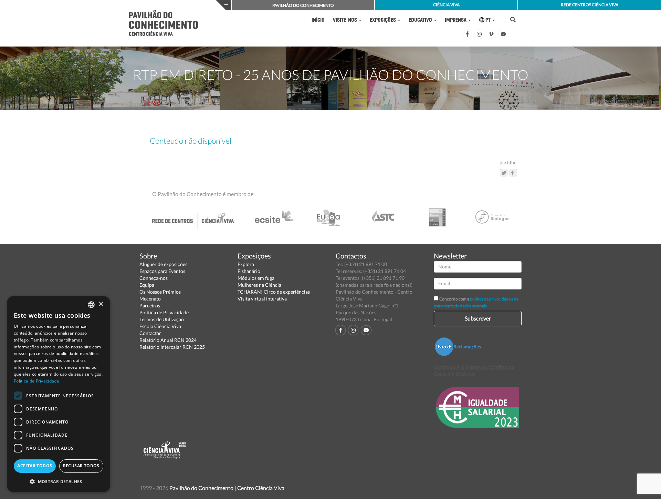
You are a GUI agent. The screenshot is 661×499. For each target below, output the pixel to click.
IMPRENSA (456, 19)
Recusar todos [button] (81, 466)
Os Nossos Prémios (160, 292)
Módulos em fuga (256, 278)
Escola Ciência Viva (160, 326)
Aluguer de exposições (163, 264)
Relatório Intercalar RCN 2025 (172, 347)
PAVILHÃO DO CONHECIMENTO (303, 5)
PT (488, 19)
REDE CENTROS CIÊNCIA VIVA (589, 4)
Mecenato (150, 299)
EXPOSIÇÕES (383, 19)
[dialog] (58, 394)
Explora (246, 264)
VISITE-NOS (345, 19)
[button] (58, 481)
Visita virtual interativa (262, 299)
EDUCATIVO (421, 19)
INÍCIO (318, 19)
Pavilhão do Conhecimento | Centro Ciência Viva (226, 488)
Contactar (150, 333)
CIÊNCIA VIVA (446, 4)
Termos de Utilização (161, 319)
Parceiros (149, 305)
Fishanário (249, 271)
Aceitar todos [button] (34, 466)
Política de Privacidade (164, 312)
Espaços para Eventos (162, 271)
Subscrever (478, 318)
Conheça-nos (153, 278)
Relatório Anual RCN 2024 (168, 340)
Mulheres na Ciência (259, 285)
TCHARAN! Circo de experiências (274, 292)
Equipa (146, 285)
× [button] (100, 304)
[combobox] (91, 304)
